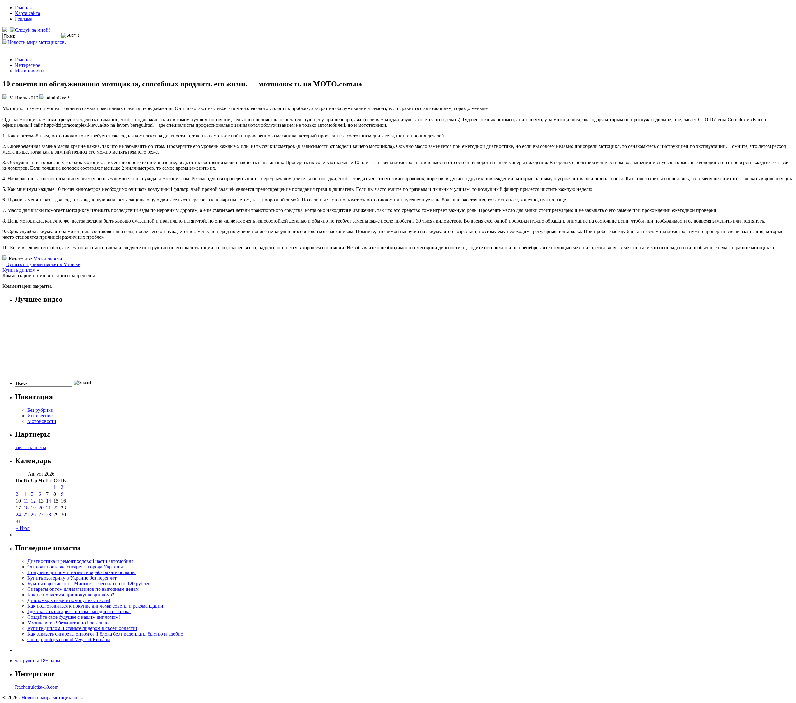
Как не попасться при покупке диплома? (70, 594)
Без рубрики (40, 410)
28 (48, 514)
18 (26, 507)
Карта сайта (27, 13)
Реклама (23, 18)
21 (48, 507)
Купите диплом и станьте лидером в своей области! (82, 628)
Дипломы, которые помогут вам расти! (68, 600)
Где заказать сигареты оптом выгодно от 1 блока (79, 611)
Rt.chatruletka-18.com (36, 687)
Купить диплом (18, 270)
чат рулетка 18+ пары (37, 660)
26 (33, 514)
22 (55, 507)
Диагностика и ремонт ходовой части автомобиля (80, 561)
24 (18, 514)
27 (41, 514)
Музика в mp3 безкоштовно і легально (68, 622)
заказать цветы (30, 447)
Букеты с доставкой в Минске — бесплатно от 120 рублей (89, 583)
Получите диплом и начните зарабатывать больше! (81, 572)
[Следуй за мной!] (30, 30)
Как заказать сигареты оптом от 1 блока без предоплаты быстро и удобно (105, 633)
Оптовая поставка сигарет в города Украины (75, 566)
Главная (23, 7)
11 (26, 500)
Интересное (27, 65)
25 (26, 514)
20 (41, 507)
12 (33, 500)
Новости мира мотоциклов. (50, 697)
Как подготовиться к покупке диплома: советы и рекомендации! (96, 606)
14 (48, 500)
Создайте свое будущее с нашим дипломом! (73, 617)
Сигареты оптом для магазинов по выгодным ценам (83, 589)
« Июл (23, 528)
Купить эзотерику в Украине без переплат (72, 578)
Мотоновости (29, 70)
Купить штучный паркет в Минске (43, 264)
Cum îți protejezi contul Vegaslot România (68, 639)
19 (33, 507)
